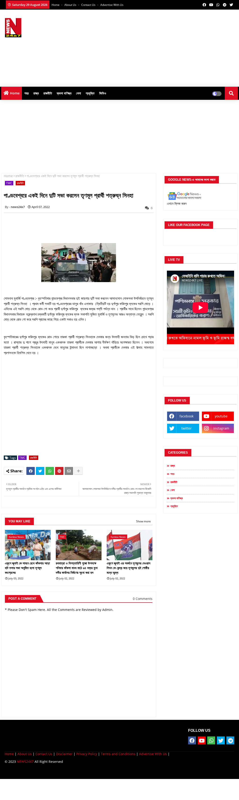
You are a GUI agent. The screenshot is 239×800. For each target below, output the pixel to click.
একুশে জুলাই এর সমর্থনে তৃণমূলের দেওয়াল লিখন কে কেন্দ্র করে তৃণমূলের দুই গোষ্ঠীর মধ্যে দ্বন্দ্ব (128, 567)
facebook (186, 416)
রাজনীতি (47, 93)
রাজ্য (36, 93)
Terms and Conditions (118, 754)
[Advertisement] (154, 47)
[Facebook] (30, 471)
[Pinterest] (59, 471)
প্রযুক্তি (90, 93)
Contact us (88, 5)
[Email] (69, 471)
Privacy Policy (86, 754)
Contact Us (43, 754)
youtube (221, 416)
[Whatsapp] (50, 471)
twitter (186, 428)
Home (56, 5)
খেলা (78, 93)
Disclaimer (64, 754)
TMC (9, 183)
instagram (221, 428)
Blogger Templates (38, 772)
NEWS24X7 (25, 761)
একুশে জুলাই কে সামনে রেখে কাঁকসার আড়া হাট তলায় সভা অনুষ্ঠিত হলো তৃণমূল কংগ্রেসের (27, 567)
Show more (143, 521)
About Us (70, 5)
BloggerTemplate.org (96, 772)
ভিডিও (102, 93)
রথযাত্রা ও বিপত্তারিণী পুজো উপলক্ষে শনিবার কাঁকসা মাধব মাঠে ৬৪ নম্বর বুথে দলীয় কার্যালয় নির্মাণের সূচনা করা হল (77, 567)
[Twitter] (40, 471)
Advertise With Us (111, 5)
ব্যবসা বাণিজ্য (64, 93)
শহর (26, 93)
